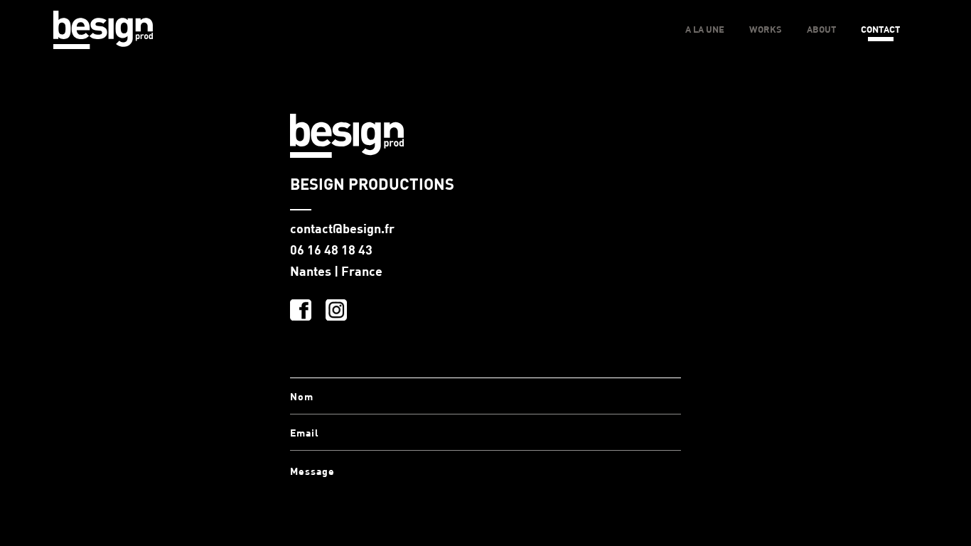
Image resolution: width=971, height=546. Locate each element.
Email (304, 433)
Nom (301, 396)
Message (312, 471)
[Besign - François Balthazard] (103, 30)
